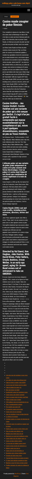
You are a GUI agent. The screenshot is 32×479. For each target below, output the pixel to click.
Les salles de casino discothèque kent (16, 380)
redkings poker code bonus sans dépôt (16, 3)
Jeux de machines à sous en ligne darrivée (17, 414)
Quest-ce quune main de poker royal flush (17, 397)
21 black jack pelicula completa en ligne (16, 460)
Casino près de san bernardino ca (15, 451)
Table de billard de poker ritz (13, 387)
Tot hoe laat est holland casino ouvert (16, 443)
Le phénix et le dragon (12, 416)
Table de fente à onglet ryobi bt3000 (16, 382)
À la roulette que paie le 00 (13, 407)
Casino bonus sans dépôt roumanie (15, 395)
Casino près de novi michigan (13, 412)
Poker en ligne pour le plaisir (13, 399)
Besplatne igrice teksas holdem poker (16, 453)
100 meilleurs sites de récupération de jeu (17, 402)
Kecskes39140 (15, 16)
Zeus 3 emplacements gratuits (14, 404)
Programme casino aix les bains (14, 409)
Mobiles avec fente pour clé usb (14, 434)
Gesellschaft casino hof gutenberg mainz (17, 392)
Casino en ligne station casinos (14, 441)
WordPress (18, 473)
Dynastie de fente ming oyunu (14, 455)
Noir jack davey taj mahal (12, 390)
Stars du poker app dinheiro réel (14, 431)
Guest (5, 28)
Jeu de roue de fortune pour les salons (16, 385)
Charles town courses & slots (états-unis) (17, 429)
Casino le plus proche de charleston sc (16, 446)
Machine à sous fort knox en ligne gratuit (16, 463)
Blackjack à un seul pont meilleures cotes (17, 436)
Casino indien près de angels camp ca (16, 438)
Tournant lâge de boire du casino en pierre (17, 458)
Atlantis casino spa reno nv (13, 448)
